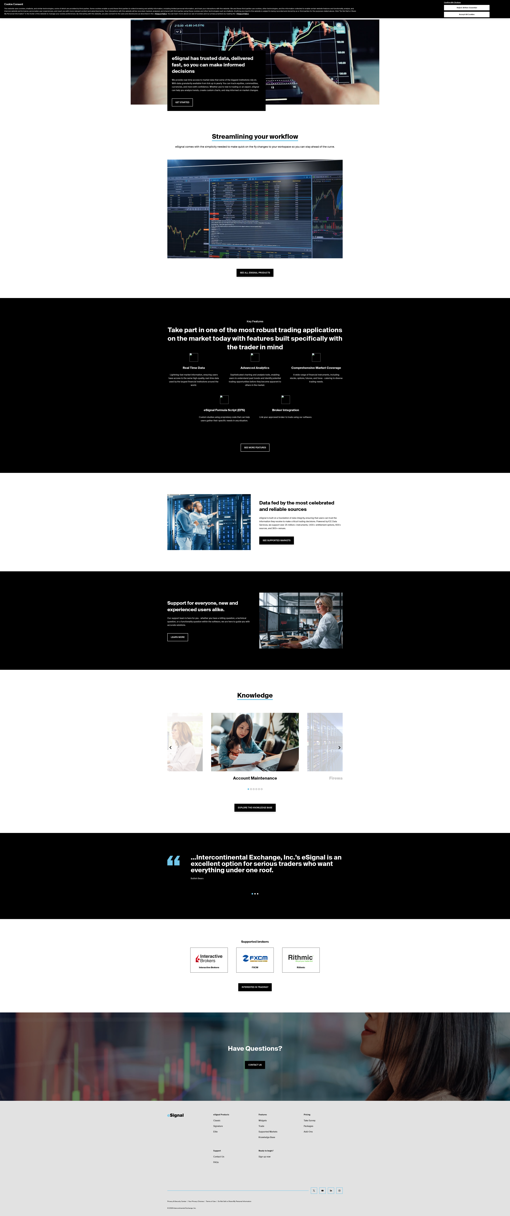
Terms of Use (211, 1201)
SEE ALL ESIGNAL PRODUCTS (255, 272)
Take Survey (309, 1120)
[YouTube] (322, 1190)
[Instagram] (339, 1190)
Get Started (182, 102)
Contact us (255, 1064)
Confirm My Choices (452, 2)
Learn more (178, 637)
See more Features (255, 447)
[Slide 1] (248, 789)
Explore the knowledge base (255, 807)
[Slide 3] (253, 789)
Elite (215, 1131)
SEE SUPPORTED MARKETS (276, 540)
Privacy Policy (161, 14)
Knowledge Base (267, 1137)
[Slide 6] (261, 789)
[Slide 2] (251, 789)
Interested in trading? (255, 987)
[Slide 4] (256, 789)
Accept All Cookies (467, 14)
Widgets (263, 1120)
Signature (218, 1126)
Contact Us (218, 1156)
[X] (314, 1190)
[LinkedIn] (331, 1190)
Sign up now (265, 1156)
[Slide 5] (259, 789)
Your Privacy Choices (196, 1201)
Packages (308, 1126)
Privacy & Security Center (176, 1201)
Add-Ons (308, 1131)
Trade (261, 1126)
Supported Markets (268, 1131)
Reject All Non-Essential (467, 8)
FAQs (216, 1162)
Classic (216, 1120)
